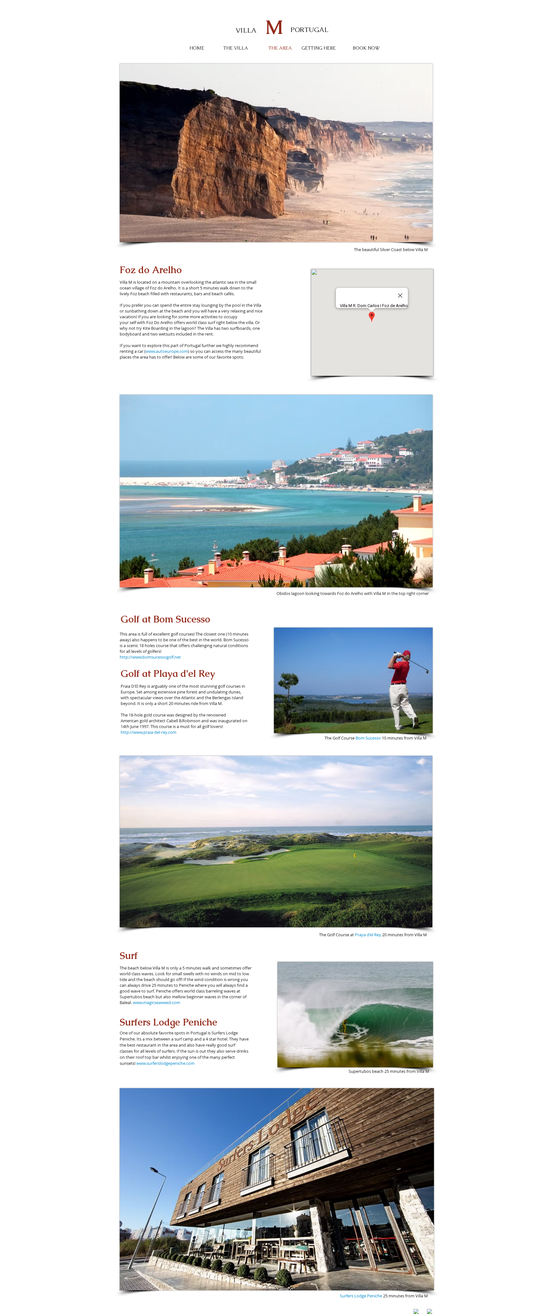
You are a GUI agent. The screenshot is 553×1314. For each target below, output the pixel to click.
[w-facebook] (416, 1311)
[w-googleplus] (429, 1311)
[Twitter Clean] (422, 1309)
